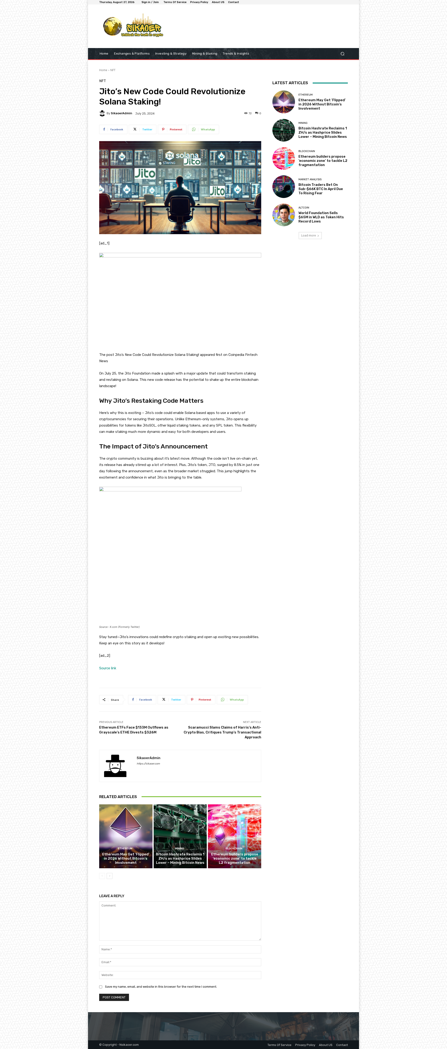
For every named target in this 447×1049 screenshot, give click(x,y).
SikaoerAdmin (121, 113)
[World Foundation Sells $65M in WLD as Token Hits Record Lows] (283, 215)
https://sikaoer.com (148, 763)
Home (103, 70)
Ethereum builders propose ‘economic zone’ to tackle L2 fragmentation (234, 858)
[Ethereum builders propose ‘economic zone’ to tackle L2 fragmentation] (234, 836)
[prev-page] (102, 876)
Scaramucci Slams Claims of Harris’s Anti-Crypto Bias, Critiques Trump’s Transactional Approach (222, 732)
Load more (308, 235)
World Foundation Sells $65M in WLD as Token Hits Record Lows (321, 217)
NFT (112, 70)
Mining (179, 848)
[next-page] (109, 876)
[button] (342, 53)
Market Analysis (310, 179)
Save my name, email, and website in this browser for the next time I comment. (161, 986)
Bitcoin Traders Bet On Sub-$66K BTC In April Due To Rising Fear (320, 189)
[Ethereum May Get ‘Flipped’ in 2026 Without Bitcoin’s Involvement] (125, 836)
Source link (107, 668)
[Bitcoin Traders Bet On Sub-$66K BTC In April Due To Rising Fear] (283, 186)
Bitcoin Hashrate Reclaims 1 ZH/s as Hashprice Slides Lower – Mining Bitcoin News (180, 858)
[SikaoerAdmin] (103, 113)
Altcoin (303, 207)
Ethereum (125, 848)
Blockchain (234, 848)
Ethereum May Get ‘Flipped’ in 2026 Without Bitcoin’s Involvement (125, 858)
